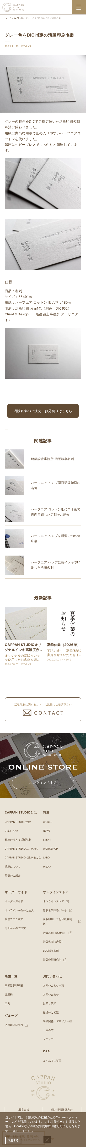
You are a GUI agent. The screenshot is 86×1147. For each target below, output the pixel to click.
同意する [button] (13, 1140)
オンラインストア (43, 783)
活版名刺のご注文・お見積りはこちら (43, 411)
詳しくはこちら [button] (23, 1131)
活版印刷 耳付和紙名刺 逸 (59, 921)
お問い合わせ (51, 994)
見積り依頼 (49, 1003)
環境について (13, 866)
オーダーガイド (14, 901)
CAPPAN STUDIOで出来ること (23, 857)
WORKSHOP (50, 848)
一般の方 (48, 1030)
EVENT (47, 839)
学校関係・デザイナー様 (57, 1021)
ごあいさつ (11, 830)
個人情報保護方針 (62, 1109)
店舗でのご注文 (14, 919)
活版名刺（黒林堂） (55, 932)
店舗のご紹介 (13, 875)
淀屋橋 (9, 994)
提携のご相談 (51, 1012)
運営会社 (23, 1109)
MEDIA (47, 866)
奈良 (7, 1003)
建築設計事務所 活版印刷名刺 (52, 459)
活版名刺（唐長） (53, 941)
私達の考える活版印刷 (18, 839)
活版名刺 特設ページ (55, 910)
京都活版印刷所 (14, 985)
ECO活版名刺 (51, 950)
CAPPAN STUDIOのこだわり (22, 848)
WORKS (47, 822)
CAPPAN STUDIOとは (18, 822)
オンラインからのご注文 (19, 910)
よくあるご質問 (52, 1060)
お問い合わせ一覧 (53, 985)
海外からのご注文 (15, 928)
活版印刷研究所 (52, 959)
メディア (48, 1039)
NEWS (46, 830)
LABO (46, 857)
